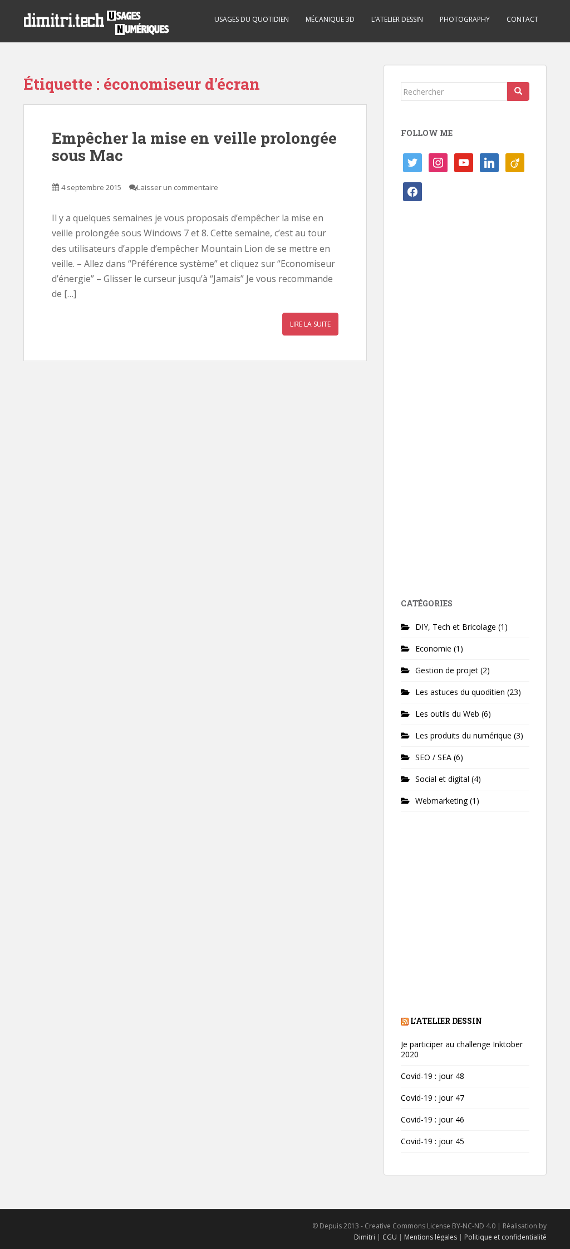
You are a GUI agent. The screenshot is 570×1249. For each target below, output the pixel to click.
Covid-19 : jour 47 (432, 1097)
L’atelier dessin (397, 19)
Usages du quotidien (251, 19)
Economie (433, 648)
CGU (389, 1237)
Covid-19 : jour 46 (432, 1119)
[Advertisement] (465, 404)
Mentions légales (430, 1237)
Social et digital (442, 779)
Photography (465, 19)
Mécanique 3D (330, 19)
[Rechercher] (518, 91)
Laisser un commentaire (177, 187)
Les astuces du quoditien (460, 692)
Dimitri (364, 1237)
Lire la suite (310, 324)
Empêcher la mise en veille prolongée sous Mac (194, 147)
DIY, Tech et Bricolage (455, 626)
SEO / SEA (433, 757)
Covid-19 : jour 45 (432, 1141)
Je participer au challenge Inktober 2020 (462, 1049)
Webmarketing (441, 800)
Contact (522, 19)
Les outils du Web (447, 713)
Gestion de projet (446, 670)
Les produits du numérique (463, 735)
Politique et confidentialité (505, 1237)
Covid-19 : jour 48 (432, 1076)
